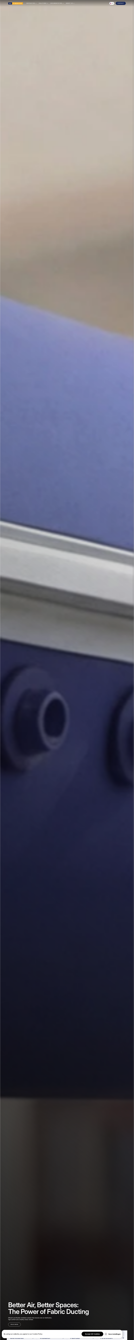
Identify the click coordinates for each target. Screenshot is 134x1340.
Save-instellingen (114, 1334)
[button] (31, 3)
